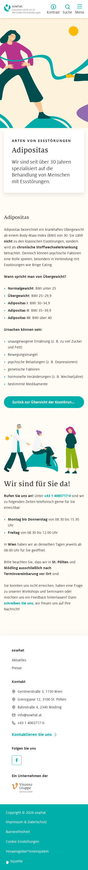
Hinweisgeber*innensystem (27, 851)
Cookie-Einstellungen (22, 842)
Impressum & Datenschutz (26, 822)
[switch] (53, 9)
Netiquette (14, 861)
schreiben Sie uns (18, 603)
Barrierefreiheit (18, 832)
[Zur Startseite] (22, 9)
